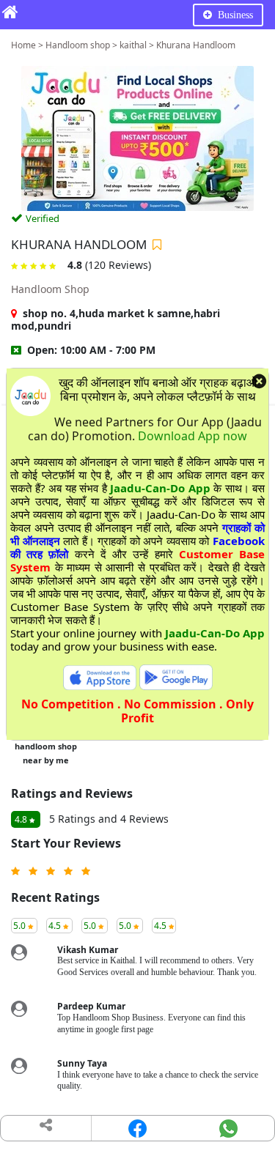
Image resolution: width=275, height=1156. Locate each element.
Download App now (192, 436)
